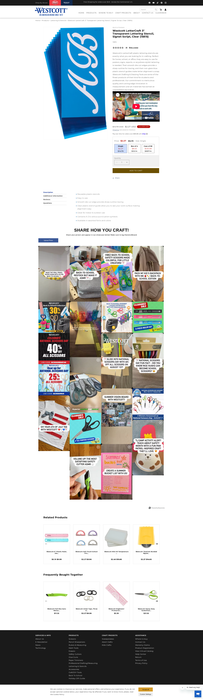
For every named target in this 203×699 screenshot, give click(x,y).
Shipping (116, 130)
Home (37, 20)
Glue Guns (73, 657)
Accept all (145, 689)
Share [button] (117, 178)
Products (45, 20)
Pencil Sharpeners (77, 642)
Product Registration (144, 648)
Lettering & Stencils (58, 20)
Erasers (72, 651)
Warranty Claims (142, 645)
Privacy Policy (141, 663)
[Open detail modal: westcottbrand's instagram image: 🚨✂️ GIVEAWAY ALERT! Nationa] (148, 404)
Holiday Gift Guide (77, 678)
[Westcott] (67, 3)
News (37, 645)
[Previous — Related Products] (46, 544)
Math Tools (73, 648)
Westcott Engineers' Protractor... (116, 609)
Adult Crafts (107, 642)
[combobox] (149, 9)
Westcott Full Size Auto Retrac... (56, 609)
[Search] (156, 9)
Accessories (74, 669)
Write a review (133, 47)
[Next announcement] (139, 2)
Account (165, 10)
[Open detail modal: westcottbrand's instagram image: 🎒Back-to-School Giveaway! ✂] (116, 317)
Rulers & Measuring (77, 645)
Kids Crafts (106, 645)
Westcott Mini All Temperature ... (116, 552)
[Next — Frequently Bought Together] (157, 601)
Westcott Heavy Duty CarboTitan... (146, 609)
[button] (91, 14)
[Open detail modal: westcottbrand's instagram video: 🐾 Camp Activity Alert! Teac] (148, 447)
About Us (39, 639)
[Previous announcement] (77, 2)
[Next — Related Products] (157, 544)
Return (138, 657)
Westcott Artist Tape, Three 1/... (86, 609)
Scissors (72, 639)
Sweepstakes (108, 639)
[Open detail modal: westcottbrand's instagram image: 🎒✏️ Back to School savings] (54, 317)
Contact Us (140, 642)
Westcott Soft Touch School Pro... (86, 552)
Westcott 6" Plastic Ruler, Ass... (57, 552)
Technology (40, 648)
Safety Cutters (75, 654)
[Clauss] (55, 3)
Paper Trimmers (76, 660)
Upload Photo (48, 240)
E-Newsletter (41, 642)
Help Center (140, 654)
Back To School (75, 675)
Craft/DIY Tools (75, 672)
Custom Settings (145, 694)
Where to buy (141, 639)
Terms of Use (141, 660)
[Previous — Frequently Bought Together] (46, 601)
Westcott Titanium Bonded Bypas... (146, 552)
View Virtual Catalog (144, 651)
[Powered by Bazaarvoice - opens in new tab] (157, 508)
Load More (97, 504)
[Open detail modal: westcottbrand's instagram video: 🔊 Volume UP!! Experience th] (85, 472)
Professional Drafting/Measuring (83, 663)
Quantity (117, 158)
